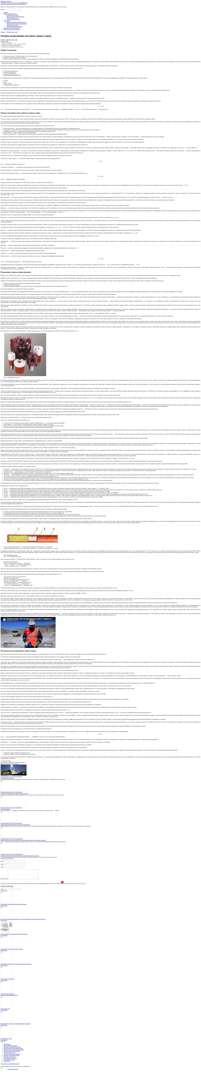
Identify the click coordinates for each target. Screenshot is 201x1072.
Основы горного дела (13, 15)
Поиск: (3, 9)
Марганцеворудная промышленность (17, 23)
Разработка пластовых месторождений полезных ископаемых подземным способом (23, 840)
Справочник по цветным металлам (10, 1063)
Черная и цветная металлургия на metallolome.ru (13, 4)
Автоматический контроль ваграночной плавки (13, 904)
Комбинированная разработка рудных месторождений (15, 824)
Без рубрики (4, 905)
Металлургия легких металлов (12, 29)
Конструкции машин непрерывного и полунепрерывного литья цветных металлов (23, 919)
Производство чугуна (13, 18)
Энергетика (7, 21)
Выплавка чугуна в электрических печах (12, 949)
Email (2, 864)
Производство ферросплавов (14, 26)
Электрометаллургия (12, 25)
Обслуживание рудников (7, 778)
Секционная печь (5, 1008)
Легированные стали (6, 1038)
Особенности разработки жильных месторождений (14, 793)
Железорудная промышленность (15, 16)
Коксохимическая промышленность (16, 22)
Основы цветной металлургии (12, 28)
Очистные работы (5, 809)
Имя (2, 861)
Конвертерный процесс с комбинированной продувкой (15, 1023)
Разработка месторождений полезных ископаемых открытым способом (20, 855)
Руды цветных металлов (13, 19)
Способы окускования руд (8, 994)
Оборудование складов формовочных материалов (14, 934)
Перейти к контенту (6, 1)
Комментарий (4, 878)
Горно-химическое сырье (10, 13)
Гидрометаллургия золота (7, 979)
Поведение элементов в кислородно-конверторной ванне (16, 964)
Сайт (2, 867)
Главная (6, 12)
